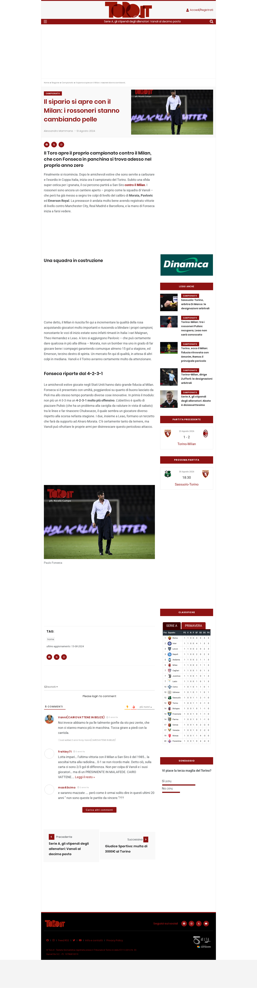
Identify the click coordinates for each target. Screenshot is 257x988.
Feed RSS (63, 940)
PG (184, 632)
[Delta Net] (202, 942)
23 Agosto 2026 (186, 431)
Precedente (64, 837)
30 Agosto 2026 (186, 471)
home (50, 639)
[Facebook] (184, 923)
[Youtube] (206, 923)
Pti (208, 632)
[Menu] (45, 21)
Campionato (67, 82)
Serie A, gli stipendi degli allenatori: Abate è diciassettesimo (196, 401)
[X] (199, 923)
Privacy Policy (114, 940)
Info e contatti (94, 940)
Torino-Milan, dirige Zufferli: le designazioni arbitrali (196, 379)
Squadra (171, 632)
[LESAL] (186, 265)
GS (200, 632)
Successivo (135, 839)
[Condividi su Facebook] (46, 144)
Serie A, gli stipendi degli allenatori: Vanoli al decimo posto (142, 21)
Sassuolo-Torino (187, 484)
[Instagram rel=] (191, 923)
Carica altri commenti (99, 809)
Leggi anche (186, 286)
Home (46, 82)
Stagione (55, 82)
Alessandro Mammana (58, 131)
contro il (135, 185)
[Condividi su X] (54, 144)
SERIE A (171, 625)
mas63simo (67, 787)
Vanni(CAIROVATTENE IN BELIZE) (81, 717)
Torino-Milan (186, 444)
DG (204, 632)
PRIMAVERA (193, 625)
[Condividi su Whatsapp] (61, 144)
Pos (165, 632)
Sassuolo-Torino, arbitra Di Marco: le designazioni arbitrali (195, 304)
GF (196, 632)
